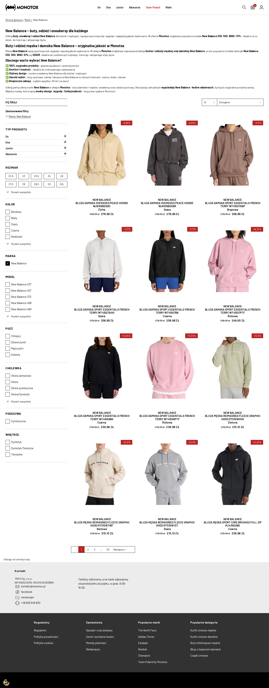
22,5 (10, 176)
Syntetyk (16, 442)
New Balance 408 (21, 303)
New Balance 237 (21, 284)
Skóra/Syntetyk (20, 394)
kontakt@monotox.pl (33, 586)
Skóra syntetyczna (22, 388)
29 (49, 184)
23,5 (36, 176)
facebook (26, 591)
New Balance (19, 263)
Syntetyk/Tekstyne (22, 448)
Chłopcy (16, 336)
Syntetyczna (18, 421)
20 (108, 549)
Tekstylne (17, 454)
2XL (62, 184)
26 (61, 176)
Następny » (119, 549)
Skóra (14, 381)
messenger (27, 597)
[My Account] (261, 7)
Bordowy (16, 211)
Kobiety (15, 354)
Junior (9, 148)
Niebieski (16, 236)
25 (49, 176)
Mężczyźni (17, 348)
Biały (14, 218)
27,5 (11, 184)
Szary (14, 224)
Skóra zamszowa (21, 375)
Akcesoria (11, 154)
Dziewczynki (18, 342)
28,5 (36, 184)
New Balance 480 (21, 309)
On (7, 136)
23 (23, 176)
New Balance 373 (21, 296)
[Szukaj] (244, 7)
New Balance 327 (21, 290)
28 (23, 184)
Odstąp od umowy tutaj (16, 559)
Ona (7, 142)
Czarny (15, 230)
